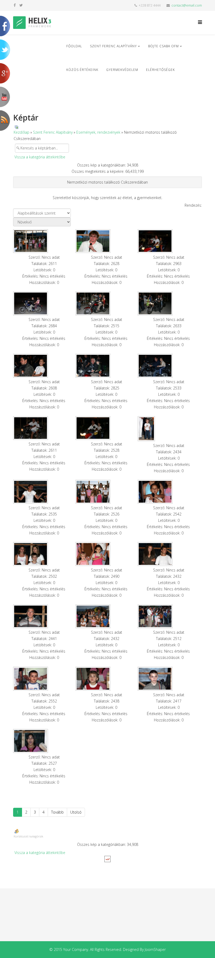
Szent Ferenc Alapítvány (113, 46)
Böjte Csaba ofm (163, 46)
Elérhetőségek (160, 69)
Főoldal (74, 46)
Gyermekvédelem (122, 69)
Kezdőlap (21, 132)
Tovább (57, 812)
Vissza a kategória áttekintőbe (39, 156)
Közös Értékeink (82, 69)
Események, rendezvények (98, 132)
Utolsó (76, 812)
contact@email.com (186, 5)
